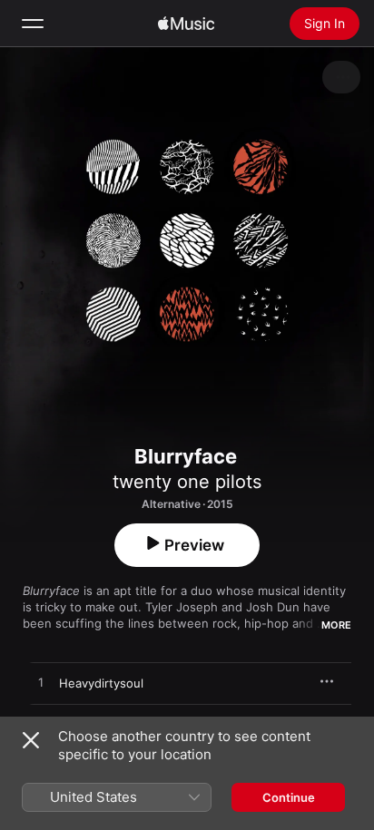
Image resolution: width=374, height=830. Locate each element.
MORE (336, 625)
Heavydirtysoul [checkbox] (101, 683)
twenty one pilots (187, 482)
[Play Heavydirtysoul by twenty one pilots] (41, 683)
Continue (288, 797)
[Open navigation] (33, 24)
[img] (186, 23)
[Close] (31, 740)
